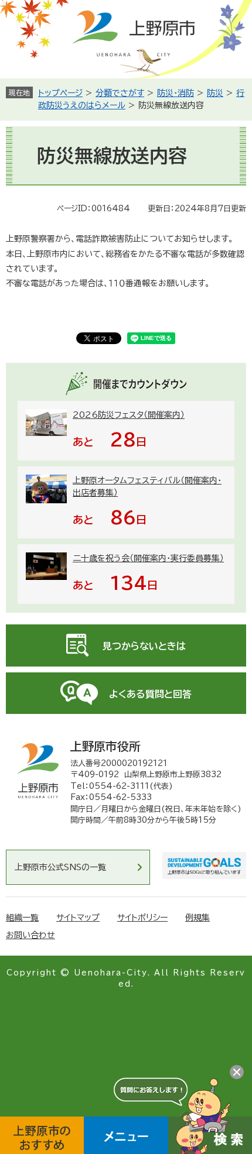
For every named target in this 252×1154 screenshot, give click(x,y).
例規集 (197, 917)
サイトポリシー (142, 917)
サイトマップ (78, 917)
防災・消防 (175, 93)
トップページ (60, 93)
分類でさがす (120, 93)
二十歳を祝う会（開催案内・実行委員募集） (148, 558)
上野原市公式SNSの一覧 (60, 867)
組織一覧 (22, 917)
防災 (215, 93)
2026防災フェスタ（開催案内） (129, 415)
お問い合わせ (30, 935)
